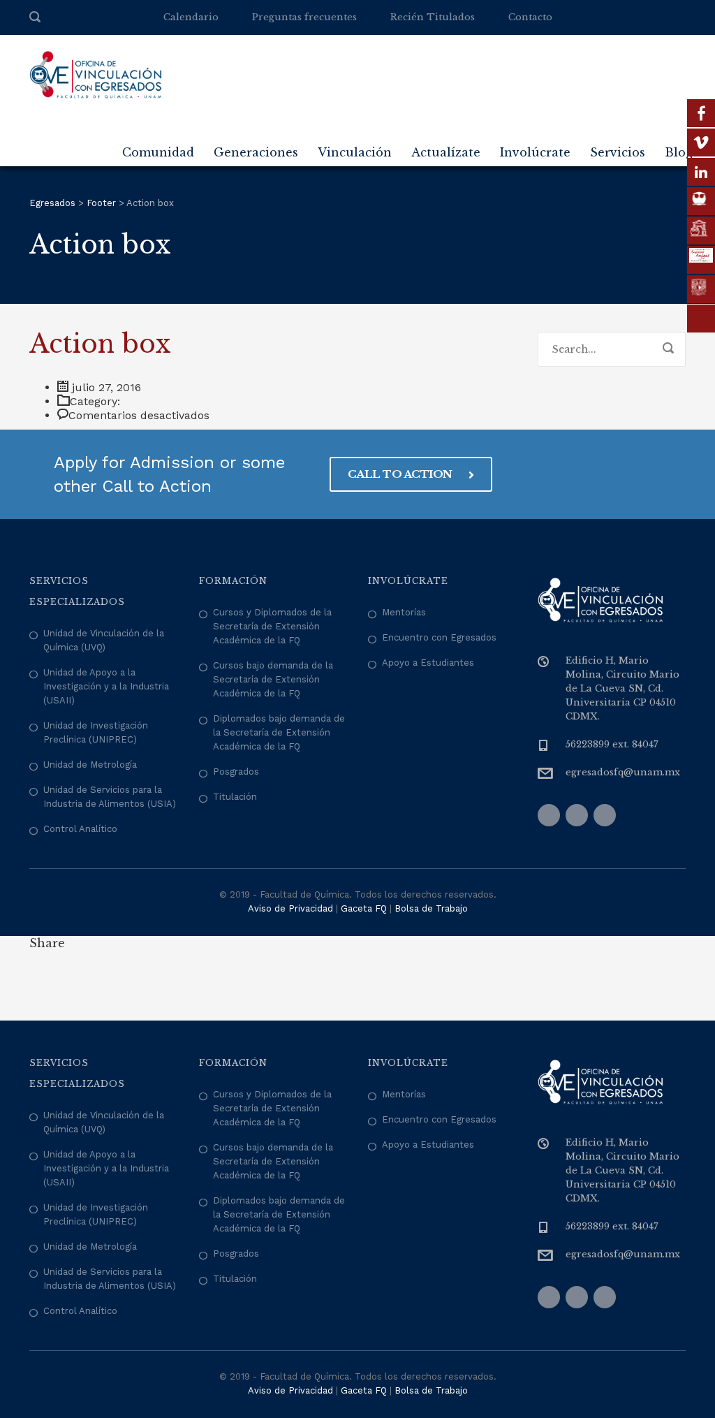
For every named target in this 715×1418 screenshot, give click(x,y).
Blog (679, 152)
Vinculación (355, 152)
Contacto (530, 17)
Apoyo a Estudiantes (428, 662)
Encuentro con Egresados (439, 637)
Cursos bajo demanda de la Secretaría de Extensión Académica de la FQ (273, 679)
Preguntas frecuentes (304, 17)
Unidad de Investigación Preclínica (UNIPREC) (95, 732)
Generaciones (256, 152)
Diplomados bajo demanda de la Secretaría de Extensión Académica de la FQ (279, 732)
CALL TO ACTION (401, 474)
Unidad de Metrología (90, 764)
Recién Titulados (432, 17)
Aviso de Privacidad (290, 908)
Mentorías (404, 612)
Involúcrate (535, 152)
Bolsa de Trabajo (431, 908)
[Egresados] (95, 74)
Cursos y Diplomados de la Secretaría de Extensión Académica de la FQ (272, 626)
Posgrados (236, 771)
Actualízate (445, 152)
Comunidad (158, 152)
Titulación (235, 796)
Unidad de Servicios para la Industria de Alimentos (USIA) (109, 796)
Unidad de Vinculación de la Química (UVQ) (103, 640)
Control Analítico (80, 829)
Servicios (617, 152)
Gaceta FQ (364, 908)
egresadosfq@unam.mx (623, 772)
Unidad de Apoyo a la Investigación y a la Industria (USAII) (106, 686)
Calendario (191, 17)
